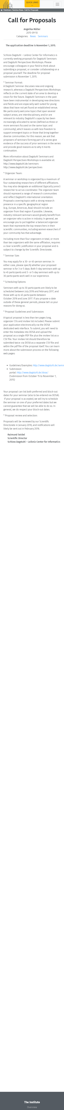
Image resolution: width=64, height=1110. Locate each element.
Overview (32, 1107)
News (33, 36)
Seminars (7, 10)
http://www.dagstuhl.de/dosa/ (33, 372)
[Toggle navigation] (57, 4)
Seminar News (18, 10)
